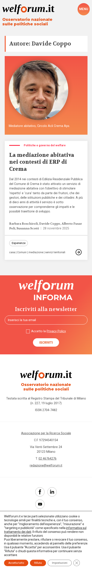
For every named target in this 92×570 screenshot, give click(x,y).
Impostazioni (59, 562)
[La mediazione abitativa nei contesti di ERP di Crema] (79, 252)
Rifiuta (38, 562)
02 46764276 (47, 458)
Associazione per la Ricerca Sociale (46, 433)
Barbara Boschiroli (23, 224)
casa (12, 252)
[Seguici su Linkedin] (52, 492)
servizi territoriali (55, 252)
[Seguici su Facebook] (40, 492)
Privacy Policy (56, 331)
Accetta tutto (16, 562)
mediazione (36, 252)
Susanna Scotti (27, 228)
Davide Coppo (49, 224)
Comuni (22, 252)
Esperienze (18, 243)
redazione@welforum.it (46, 465)
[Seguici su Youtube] (40, 504)
